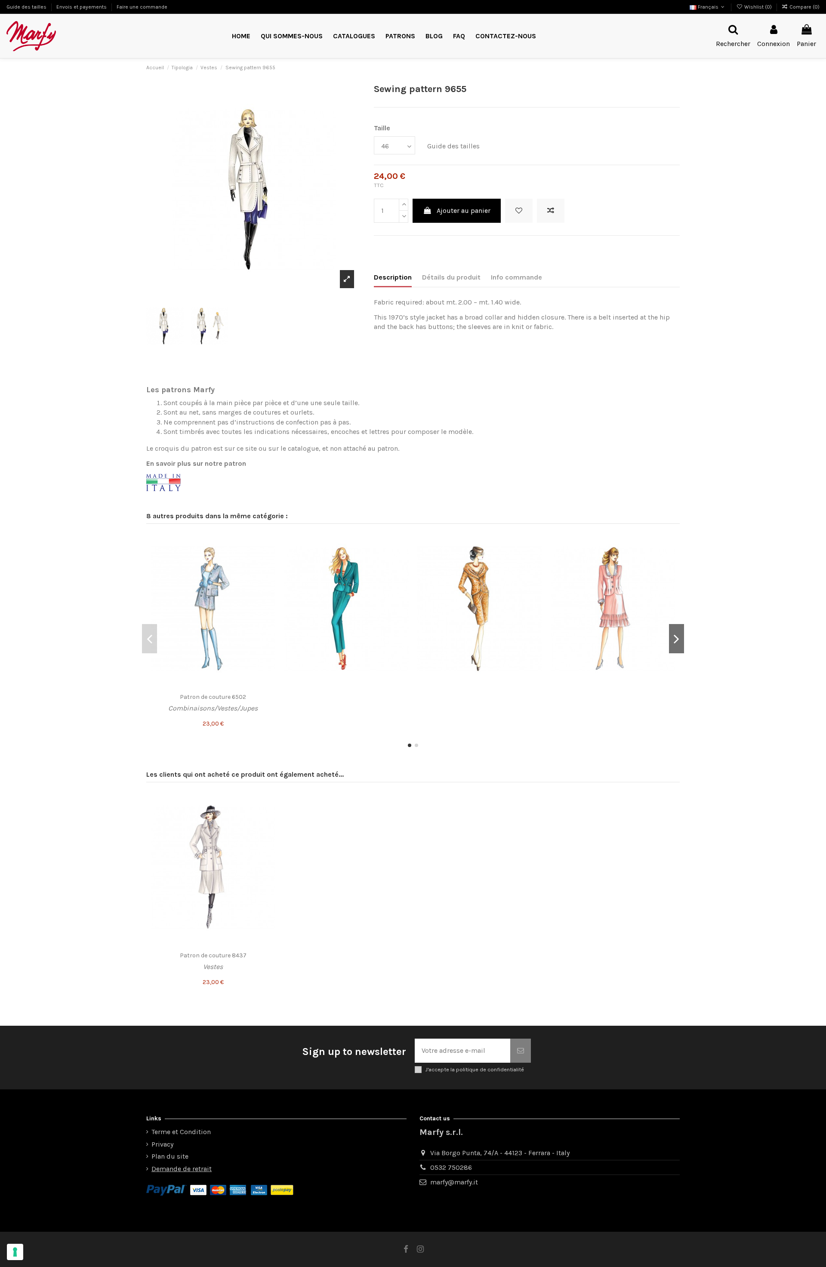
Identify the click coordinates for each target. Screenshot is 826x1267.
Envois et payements (82, 7)
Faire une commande (142, 7)
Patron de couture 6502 (213, 697)
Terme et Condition (181, 1132)
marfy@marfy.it (454, 1182)
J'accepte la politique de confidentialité (474, 1069)
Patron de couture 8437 (213, 955)
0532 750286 (451, 1167)
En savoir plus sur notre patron (196, 463)
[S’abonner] (520, 1051)
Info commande (516, 277)
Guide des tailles (27, 7)
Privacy (162, 1144)
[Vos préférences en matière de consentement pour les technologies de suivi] (15, 1252)
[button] (400, 36)
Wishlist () (758, 7)
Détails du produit (451, 277)
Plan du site (169, 1156)
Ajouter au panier (463, 210)
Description (393, 277)
